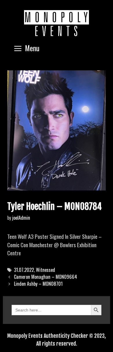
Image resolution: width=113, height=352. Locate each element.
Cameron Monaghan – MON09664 (45, 276)
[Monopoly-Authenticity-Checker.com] (56, 23)
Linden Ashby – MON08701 (38, 283)
